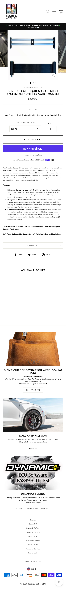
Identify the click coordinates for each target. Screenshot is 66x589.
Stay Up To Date (33, 562)
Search (33, 520)
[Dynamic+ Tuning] (33, 473)
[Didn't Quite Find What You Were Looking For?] (33, 349)
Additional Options (25, 123)
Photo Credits (33, 545)
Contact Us (33, 245)
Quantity (50, 123)
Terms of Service (33, 532)
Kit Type (33, 109)
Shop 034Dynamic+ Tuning (33, 508)
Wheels (33, 448)
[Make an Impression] (33, 415)
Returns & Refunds (33, 528)
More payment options (33, 155)
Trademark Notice (33, 540)
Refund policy (33, 553)
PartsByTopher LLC (33, 88)
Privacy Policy (33, 536)
